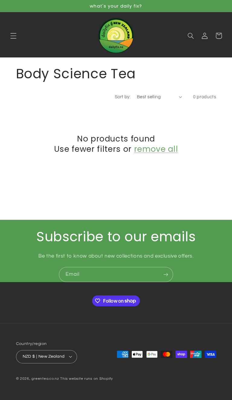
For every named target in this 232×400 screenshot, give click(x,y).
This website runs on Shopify (86, 378)
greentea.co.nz (45, 378)
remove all (156, 149)
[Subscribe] (166, 274)
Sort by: (122, 97)
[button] (13, 36)
